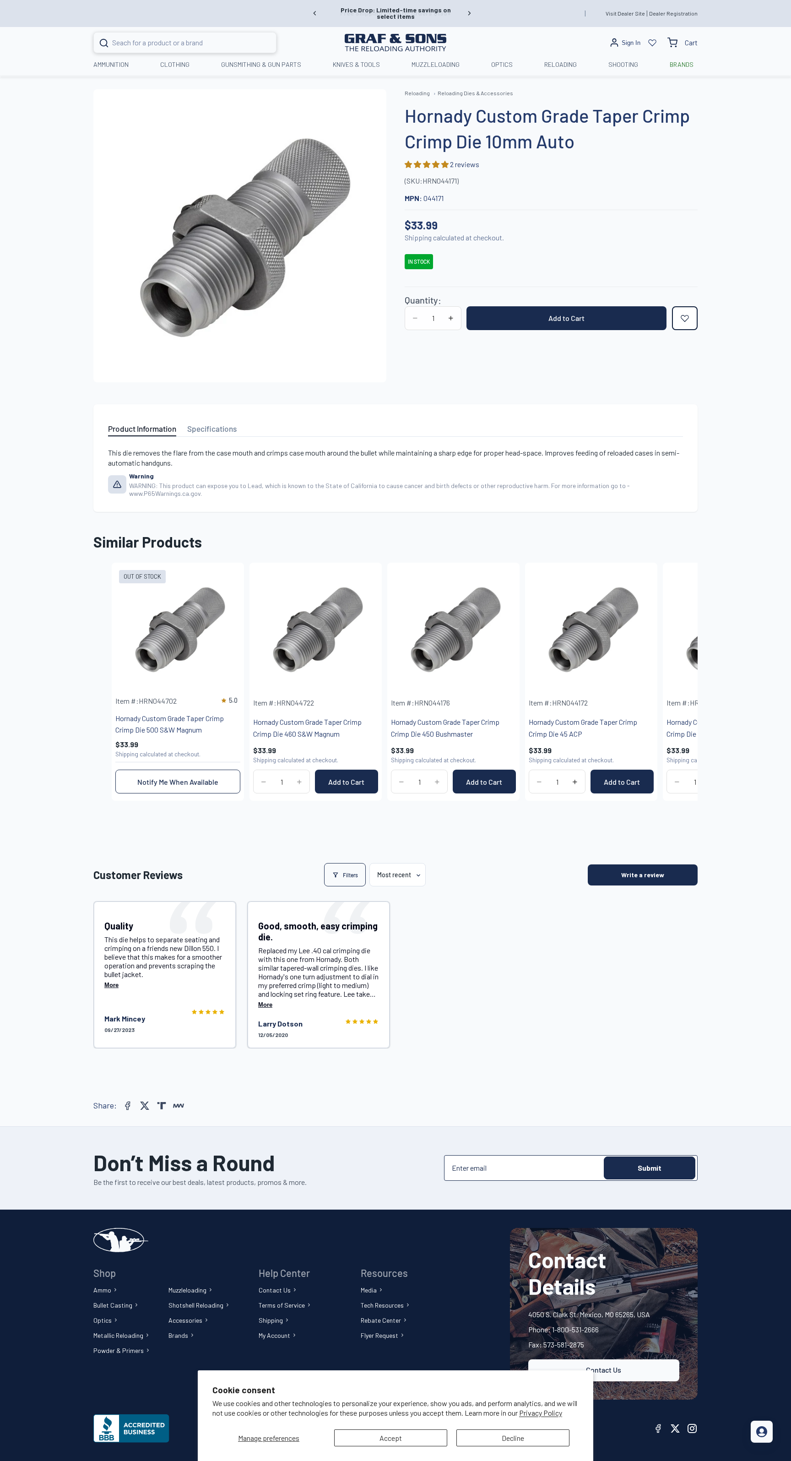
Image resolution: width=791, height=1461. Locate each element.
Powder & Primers (118, 1350)
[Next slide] (469, 13)
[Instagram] (692, 1428)
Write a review (642, 875)
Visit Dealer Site (625, 13)
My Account (274, 1335)
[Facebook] (127, 1105)
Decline (513, 1438)
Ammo (102, 1290)
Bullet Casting (112, 1305)
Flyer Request (379, 1335)
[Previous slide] (315, 13)
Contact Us (275, 1290)
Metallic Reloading (118, 1335)
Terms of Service (282, 1305)
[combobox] (174, 42)
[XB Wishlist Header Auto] (652, 43)
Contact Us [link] (603, 1369)
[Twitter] (144, 1105)
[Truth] (161, 1105)
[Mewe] (178, 1105)
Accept (390, 1438)
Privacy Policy (540, 1412)
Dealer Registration (673, 13)
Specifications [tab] (212, 428)
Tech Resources (382, 1305)
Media (369, 1290)
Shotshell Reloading (195, 1305)
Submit (649, 1167)
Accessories (185, 1320)
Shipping (271, 1320)
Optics (102, 1320)
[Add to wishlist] (685, 318)
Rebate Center (381, 1320)
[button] (427, 164)
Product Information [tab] (142, 428)
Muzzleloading (187, 1290)
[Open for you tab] (762, 1432)
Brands (178, 1335)
